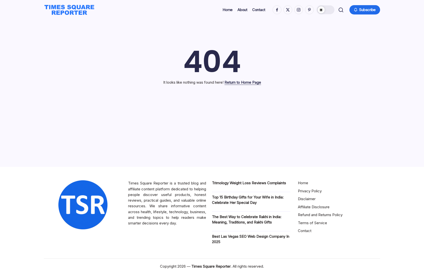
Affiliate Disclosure (314, 207)
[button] (325, 9)
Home (303, 183)
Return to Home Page (243, 82)
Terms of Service (312, 223)
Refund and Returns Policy (320, 214)
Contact (304, 230)
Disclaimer (307, 198)
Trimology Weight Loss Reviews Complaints (249, 183)
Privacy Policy (310, 191)
